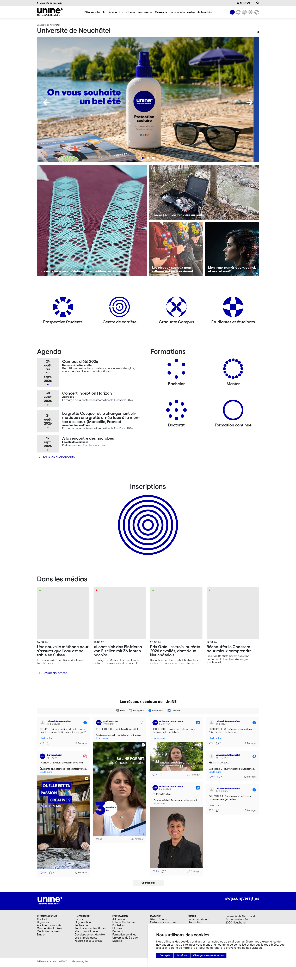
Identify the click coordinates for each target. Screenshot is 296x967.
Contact (42, 919)
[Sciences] (244, 12)
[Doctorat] (176, 411)
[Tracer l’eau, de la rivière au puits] (204, 192)
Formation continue (124, 934)
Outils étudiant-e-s (48, 931)
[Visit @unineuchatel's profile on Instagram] (99, 722)
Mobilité (117, 940)
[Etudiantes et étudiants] (233, 308)
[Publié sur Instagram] (141, 723)
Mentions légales (80, 961)
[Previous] (46, 102)
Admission (110, 12)
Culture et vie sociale (163, 922)
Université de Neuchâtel (51, 3)
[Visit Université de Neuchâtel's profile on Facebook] (42, 722)
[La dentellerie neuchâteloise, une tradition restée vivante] (92, 220)
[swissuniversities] (242, 899)
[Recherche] (257, 2)
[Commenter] (47, 743)
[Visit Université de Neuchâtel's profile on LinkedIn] (155, 722)
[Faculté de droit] (250, 12)
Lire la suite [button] (46, 738)
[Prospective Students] (62, 308)
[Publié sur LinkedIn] (198, 723)
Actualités (204, 12)
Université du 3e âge (125, 937)
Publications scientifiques (90, 928)
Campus (161, 12)
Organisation (83, 922)
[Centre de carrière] (119, 308)
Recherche (145, 12)
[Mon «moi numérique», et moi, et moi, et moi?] (232, 249)
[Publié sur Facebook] (85, 723)
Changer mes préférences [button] (208, 955)
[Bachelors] (176, 370)
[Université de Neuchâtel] (50, 12)
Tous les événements (58, 457)
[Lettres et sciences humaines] (238, 12)
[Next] (249, 102)
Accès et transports (49, 925)
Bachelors (118, 925)
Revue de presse (54, 673)
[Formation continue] (233, 411)
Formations (127, 12)
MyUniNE (245, 2)
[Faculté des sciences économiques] (256, 12)
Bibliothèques (158, 919)
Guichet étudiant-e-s (50, 928)
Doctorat (117, 931)
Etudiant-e (194, 922)
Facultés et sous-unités (88, 940)
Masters (117, 928)
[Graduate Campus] (176, 308)
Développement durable (90, 934)
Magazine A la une (86, 931)
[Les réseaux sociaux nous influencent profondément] (176, 249)
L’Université (92, 12)
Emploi (41, 934)
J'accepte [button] (164, 955)
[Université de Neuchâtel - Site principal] (50, 900)
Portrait (79, 919)
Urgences (43, 922)
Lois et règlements (86, 937)
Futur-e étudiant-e (182, 12)
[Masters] (233, 370)
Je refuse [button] (181, 955)
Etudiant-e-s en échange (147, 519)
